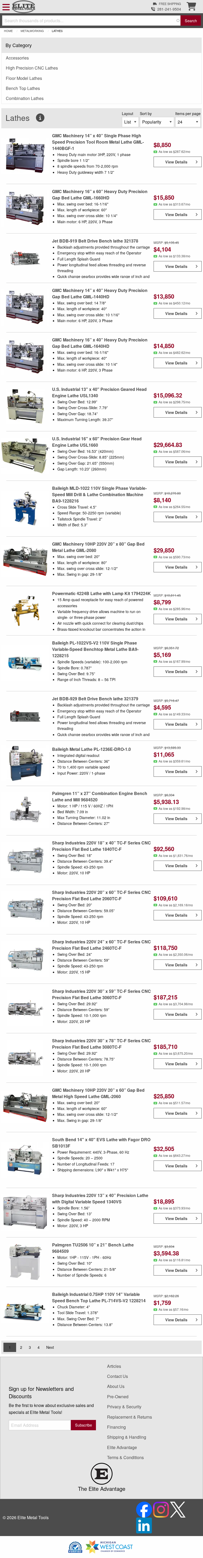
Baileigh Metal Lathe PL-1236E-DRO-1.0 (91, 749)
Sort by (146, 113)
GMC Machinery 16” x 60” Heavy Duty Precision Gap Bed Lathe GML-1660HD (99, 194)
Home (8, 31)
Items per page (188, 113)
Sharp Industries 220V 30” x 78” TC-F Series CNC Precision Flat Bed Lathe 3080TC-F (101, 1044)
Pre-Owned (117, 1396)
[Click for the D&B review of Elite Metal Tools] (75, 1546)
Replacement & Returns (129, 1417)
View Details (176, 162)
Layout (127, 113)
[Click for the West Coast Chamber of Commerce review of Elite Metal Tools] (109, 1546)
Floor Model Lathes (24, 78)
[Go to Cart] (191, 8)
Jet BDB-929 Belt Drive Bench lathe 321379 (95, 699)
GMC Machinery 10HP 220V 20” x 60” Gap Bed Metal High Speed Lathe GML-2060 (98, 1093)
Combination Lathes (25, 98)
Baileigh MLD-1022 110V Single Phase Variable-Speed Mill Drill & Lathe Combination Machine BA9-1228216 (99, 494)
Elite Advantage (122, 1447)
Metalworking (32, 31)
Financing (116, 1427)
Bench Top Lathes (23, 88)
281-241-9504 (169, 9)
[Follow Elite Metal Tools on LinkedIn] (144, 1525)
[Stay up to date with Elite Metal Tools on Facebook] (144, 1509)
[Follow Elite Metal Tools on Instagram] (161, 1509)
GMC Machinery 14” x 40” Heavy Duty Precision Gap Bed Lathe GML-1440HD (99, 293)
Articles (114, 1366)
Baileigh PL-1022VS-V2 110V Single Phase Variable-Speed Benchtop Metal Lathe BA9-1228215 (95, 649)
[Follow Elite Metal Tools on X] (178, 1509)
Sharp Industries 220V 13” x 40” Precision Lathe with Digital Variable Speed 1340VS (100, 1198)
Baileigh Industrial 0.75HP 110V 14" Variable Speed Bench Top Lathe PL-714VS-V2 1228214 (99, 1297)
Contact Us (117, 1376)
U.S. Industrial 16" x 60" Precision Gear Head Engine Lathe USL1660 (97, 442)
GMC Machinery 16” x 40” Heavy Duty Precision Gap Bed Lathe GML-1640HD (99, 343)
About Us (115, 1386)
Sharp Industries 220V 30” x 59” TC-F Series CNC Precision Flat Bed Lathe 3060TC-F (101, 994)
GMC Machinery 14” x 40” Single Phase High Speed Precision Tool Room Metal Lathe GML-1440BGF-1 (98, 142)
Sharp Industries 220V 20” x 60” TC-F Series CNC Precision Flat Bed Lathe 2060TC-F (101, 895)
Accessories (17, 58)
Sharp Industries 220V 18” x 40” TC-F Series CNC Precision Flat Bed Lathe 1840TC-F (101, 846)
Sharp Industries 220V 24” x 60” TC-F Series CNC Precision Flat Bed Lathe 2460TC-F (101, 945)
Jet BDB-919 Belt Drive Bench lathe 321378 (95, 241)
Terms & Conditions (125, 1457)
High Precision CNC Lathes (32, 68)
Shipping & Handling (126, 1437)
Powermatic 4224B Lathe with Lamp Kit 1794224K (101, 593)
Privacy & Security (124, 1407)
